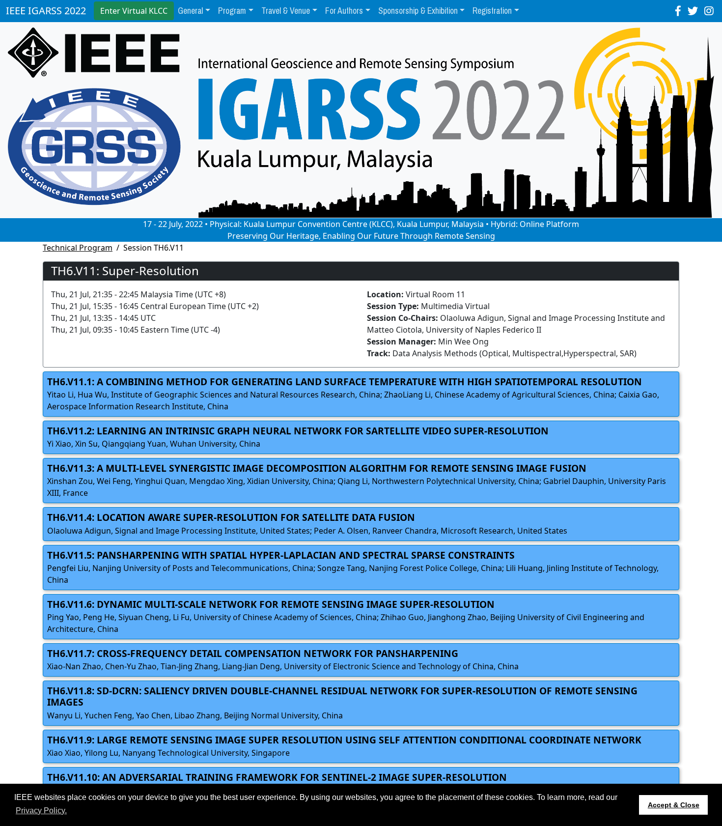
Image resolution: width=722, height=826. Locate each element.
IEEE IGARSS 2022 (46, 10)
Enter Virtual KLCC (133, 10)
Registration (492, 11)
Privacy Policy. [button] (41, 810)
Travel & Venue (285, 11)
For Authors (344, 11)
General (190, 11)
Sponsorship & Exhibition (418, 11)
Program (232, 11)
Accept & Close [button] (673, 805)
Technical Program (77, 247)
